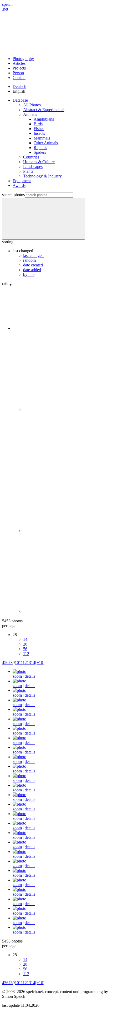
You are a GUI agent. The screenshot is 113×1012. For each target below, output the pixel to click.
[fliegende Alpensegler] (19, 889)
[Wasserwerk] (19, 747)
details (30, 676)
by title (28, 274)
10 (17, 662)
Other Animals (46, 143)
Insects (39, 133)
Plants (28, 171)
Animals (30, 114)
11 (21, 662)
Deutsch (19, 86)
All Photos (32, 105)
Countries (31, 157)
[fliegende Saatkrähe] (19, 823)
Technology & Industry (42, 176)
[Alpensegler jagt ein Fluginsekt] (19, 861)
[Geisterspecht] (19, 709)
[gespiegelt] (19, 719)
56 (25, 649)
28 (25, 644)
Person (18, 73)
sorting (7, 242)
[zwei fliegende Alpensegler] (19, 899)
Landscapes (33, 166)
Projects (19, 68)
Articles (19, 63)
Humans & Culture (39, 162)
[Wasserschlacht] (19, 794)
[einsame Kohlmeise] (19, 804)
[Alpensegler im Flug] (19, 813)
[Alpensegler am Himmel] (19, 880)
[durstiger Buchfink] (19, 671)
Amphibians (44, 119)
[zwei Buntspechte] (19, 690)
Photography (23, 58)
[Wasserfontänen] (19, 785)
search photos (13, 194)
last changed (33, 255)
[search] (43, 219)
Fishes (39, 128)
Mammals (42, 138)
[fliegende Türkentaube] (19, 842)
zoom (17, 676)
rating (7, 283)
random (29, 260)
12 (25, 662)
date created (33, 265)
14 (25, 639)
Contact (19, 77)
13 (29, 662)
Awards (19, 185)
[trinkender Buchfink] (19, 681)
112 (26, 653)
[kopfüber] (19, 700)
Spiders (40, 152)
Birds (38, 124)
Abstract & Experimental (43, 109)
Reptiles (40, 147)
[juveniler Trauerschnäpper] (19, 738)
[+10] (39, 662)
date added (32, 269)
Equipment (22, 180)
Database (20, 100)
